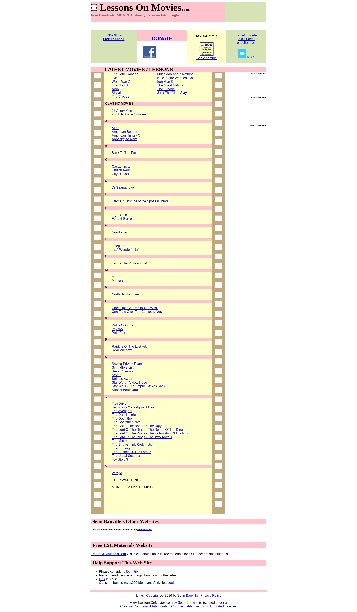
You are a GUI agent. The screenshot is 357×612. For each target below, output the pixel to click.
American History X (126, 135)
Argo (115, 89)
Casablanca (121, 166)
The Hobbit (120, 85)
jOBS (116, 78)
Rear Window (122, 350)
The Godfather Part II (127, 422)
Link (102, 579)
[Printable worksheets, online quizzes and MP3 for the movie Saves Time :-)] (206, 55)
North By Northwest (126, 294)
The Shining (121, 448)
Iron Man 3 (165, 81)
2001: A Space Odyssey (129, 114)
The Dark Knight (124, 414)
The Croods (120, 96)
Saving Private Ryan (127, 364)
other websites (144, 529)
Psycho (117, 329)
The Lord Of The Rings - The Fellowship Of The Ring (150, 433)
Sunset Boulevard (125, 390)
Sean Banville (187, 595)
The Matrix (119, 441)
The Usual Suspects (127, 455)
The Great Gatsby (170, 85)
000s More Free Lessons (113, 37)
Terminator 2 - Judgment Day (133, 407)
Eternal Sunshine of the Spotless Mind (140, 201)
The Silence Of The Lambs (131, 452)
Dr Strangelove (123, 187)
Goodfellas (120, 232)
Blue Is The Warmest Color (176, 78)
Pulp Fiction (120, 333)
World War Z (121, 81)
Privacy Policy (210, 595)
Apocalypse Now (124, 139)
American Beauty (124, 131)
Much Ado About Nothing (175, 74)
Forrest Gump (122, 218)
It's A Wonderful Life (126, 249)
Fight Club (119, 215)
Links (140, 595)
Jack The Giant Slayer (173, 93)
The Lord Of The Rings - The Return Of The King (147, 429)
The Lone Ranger (125, 74)
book (171, 582)
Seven (116, 375)
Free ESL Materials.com (108, 554)
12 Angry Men (122, 110)
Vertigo (117, 473)
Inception (118, 246)
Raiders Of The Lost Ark (129, 346)
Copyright (153, 595)
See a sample (206, 58)
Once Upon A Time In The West (135, 308)
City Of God (120, 174)
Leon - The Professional (129, 263)
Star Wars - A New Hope (129, 382)
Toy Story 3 (120, 459)
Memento (118, 280)
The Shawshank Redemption (133, 444)
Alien (115, 128)
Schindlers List (122, 367)
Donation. (133, 571)
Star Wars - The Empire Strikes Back (138, 386)
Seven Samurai (123, 371)
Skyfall (117, 93)
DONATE (162, 38)
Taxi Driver (119, 403)
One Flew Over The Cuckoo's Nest (137, 311)
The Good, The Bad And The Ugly (137, 426)
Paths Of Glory (122, 325)
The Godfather (122, 418)
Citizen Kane (121, 170)
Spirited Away (122, 378)
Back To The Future (126, 153)
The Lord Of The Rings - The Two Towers (142, 437)
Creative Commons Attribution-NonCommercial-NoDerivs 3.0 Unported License (178, 606)
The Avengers (122, 411)
